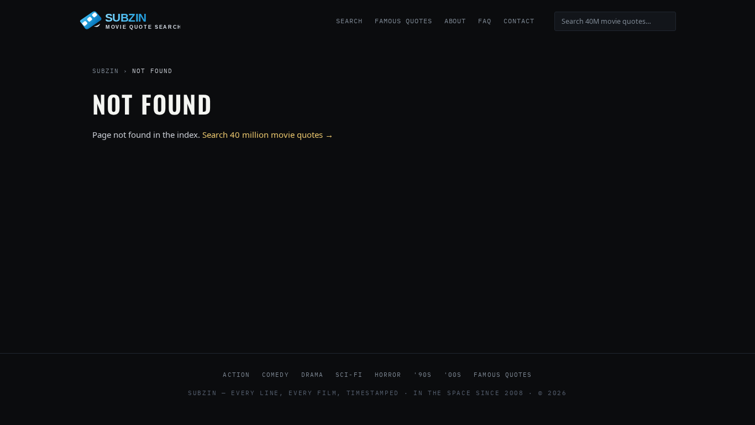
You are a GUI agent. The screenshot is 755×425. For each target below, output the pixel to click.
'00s (453, 375)
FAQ (484, 21)
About (455, 21)
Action (236, 375)
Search (349, 21)
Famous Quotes (403, 21)
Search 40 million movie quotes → (267, 134)
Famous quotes (503, 375)
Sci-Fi (349, 375)
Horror (388, 375)
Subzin (105, 71)
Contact (519, 21)
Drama (312, 375)
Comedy (275, 375)
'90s (422, 375)
